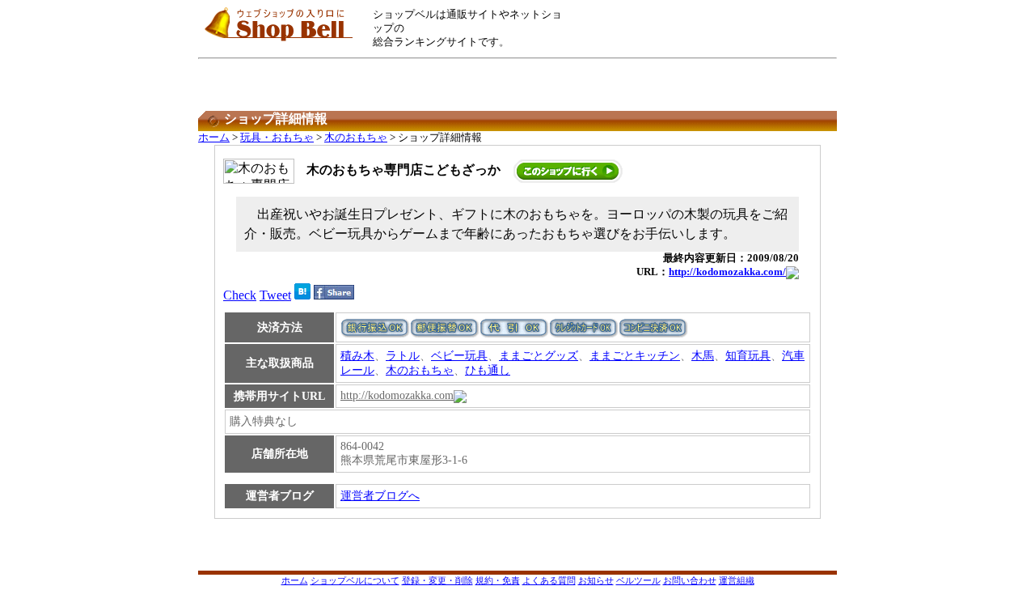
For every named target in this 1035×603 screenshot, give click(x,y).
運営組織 (736, 580)
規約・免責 (497, 580)
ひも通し (487, 370)
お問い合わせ (689, 580)
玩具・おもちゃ (277, 137)
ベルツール (638, 580)
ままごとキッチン (634, 356)
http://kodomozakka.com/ (727, 272)
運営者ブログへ (380, 496)
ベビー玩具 (459, 356)
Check (239, 295)
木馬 (702, 356)
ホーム (214, 137)
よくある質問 (549, 580)
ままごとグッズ (538, 356)
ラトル (403, 356)
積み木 (357, 356)
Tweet (275, 295)
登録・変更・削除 (437, 580)
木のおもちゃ (355, 137)
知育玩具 (748, 356)
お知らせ (596, 580)
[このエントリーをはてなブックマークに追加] (302, 295)
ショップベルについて (354, 580)
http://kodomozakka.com (397, 395)
